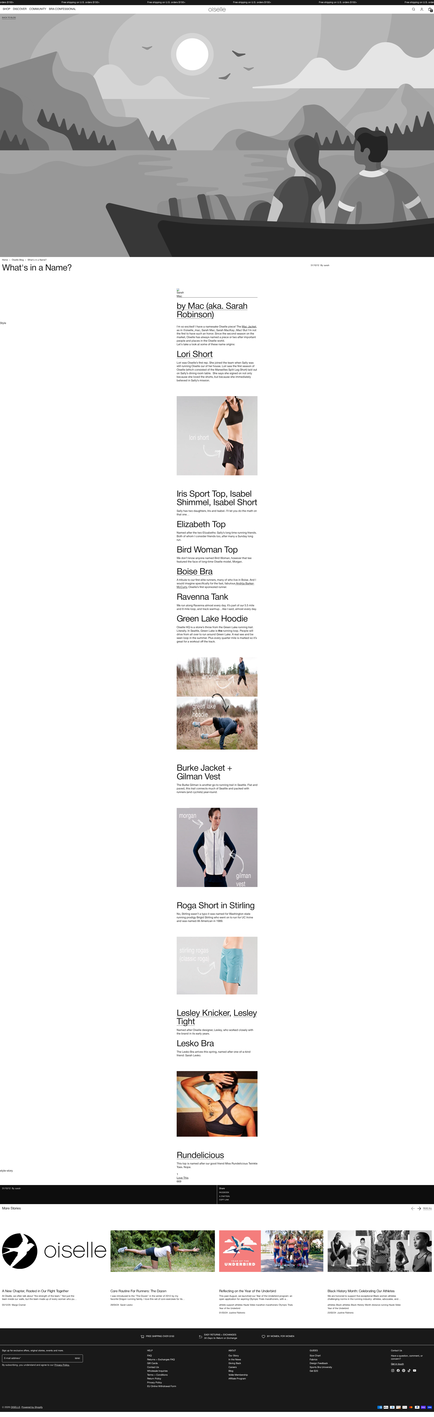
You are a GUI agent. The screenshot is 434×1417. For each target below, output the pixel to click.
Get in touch (397, 1364)
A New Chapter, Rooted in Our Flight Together (35, 1291)
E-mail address (12, 1358)
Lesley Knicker (203, 1013)
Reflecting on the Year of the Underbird (247, 1291)
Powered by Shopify (32, 1407)
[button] (413, 9)
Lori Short (195, 355)
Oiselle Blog (18, 260)
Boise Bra (195, 572)
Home (5, 260)
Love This (182, 1178)
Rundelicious (200, 1156)
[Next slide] (419, 1208)
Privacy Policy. (62, 1365)
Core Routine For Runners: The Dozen (138, 1291)
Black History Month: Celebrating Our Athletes (361, 1291)
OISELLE (15, 1407)
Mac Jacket (249, 327)
